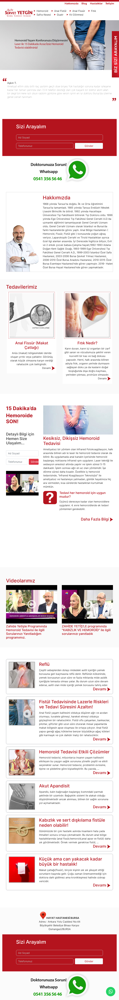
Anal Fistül (60, 10)
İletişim (110, 3)
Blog (85, 3)
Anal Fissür (79, 10)
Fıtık (93, 10)
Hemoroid (42, 10)
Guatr (60, 14)
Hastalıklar (96, 3)
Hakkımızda (72, 3)
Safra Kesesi (44, 14)
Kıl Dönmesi (76, 14)
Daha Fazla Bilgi (95, 519)
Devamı (47, 378)
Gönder (89, 145)
